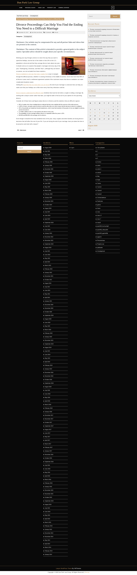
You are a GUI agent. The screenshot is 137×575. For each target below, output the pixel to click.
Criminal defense (101, 197)
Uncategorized (34, 15)
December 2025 (49, 169)
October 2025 (48, 172)
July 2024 (47, 212)
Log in (72, 147)
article (98, 165)
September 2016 (49, 461)
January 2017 (48, 451)
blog (98, 176)
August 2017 (48, 429)
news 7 (99, 219)
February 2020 (48, 333)
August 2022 (48, 247)
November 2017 (49, 418)
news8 (99, 222)
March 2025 (48, 190)
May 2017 (47, 436)
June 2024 (47, 215)
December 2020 (49, 304)
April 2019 (47, 361)
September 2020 (49, 315)
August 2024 (48, 208)
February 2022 (48, 269)
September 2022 (49, 244)
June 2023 (47, 229)
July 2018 (47, 390)
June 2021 (47, 290)
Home (20, 7)
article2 (99, 172)
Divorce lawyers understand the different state (30, 93)
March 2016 (48, 479)
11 (95, 112)
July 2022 (47, 251)
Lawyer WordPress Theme (64, 568)
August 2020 (48, 319)
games (99, 204)
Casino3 (99, 190)
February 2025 (48, 194)
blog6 (98, 179)
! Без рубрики (101, 147)
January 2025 (48, 197)
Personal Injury (30, 7)
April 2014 (47, 543)
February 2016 (48, 483)
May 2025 (47, 187)
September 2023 (49, 222)
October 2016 (48, 458)
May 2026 (47, 154)
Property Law (51, 7)
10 (90, 112)
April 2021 (47, 297)
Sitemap (87, 572)
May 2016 (47, 472)
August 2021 (48, 283)
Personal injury (101, 240)
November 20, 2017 (23, 32)
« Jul (89, 128)
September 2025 (49, 176)
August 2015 (48, 504)
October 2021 (48, 279)
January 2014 (48, 554)
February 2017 (48, 447)
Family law (100, 201)
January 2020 (48, 336)
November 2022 (49, 240)
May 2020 (47, 326)
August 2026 (48, 147)
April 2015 (47, 518)
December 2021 (49, 276)
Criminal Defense (63, 7)
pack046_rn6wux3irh (102, 229)
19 (99, 115)
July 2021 (47, 286)
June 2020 (47, 322)
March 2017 (48, 443)
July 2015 (47, 508)
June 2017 (47, 433)
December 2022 (49, 237)
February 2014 (48, 551)
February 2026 (48, 162)
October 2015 (48, 497)
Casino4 (99, 194)
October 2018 (48, 379)
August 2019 (48, 347)
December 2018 (49, 372)
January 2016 (48, 486)
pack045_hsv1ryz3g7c (103, 226)
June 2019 (47, 354)
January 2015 (48, 529)
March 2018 (48, 404)
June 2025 (47, 183)
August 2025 (48, 179)
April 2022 (47, 261)
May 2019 (47, 358)
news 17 (99, 215)
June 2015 (47, 511)
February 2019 (48, 365)
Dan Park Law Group (28, 2)
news (98, 212)
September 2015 (49, 501)
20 (104, 115)
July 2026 (47, 151)
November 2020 (49, 308)
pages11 (99, 237)
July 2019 (47, 351)
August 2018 (48, 386)
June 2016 (47, 468)
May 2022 (47, 258)
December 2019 (49, 340)
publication (100, 247)
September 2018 (49, 383)
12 (99, 112)
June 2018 (47, 394)
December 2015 (49, 490)
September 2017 (49, 426)
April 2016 (47, 476)
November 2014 (49, 536)
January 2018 (48, 411)
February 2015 (48, 526)
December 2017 (49, 415)
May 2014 (47, 540)
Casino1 (99, 187)
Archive (99, 162)
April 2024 (47, 219)
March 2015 (48, 522)
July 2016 (47, 465)
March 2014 (48, 547)
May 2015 (47, 515)
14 (108, 112)
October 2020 (48, 311)
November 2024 (49, 201)
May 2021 (47, 294)
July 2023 (47, 226)
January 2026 (48, 165)
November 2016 (49, 454)
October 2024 (48, 204)
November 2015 (49, 493)
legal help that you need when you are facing (36, 85)
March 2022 (48, 265)
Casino (99, 183)
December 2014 (49, 533)
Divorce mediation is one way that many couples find (31, 74)
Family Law (41, 7)
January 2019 (48, 369)
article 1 (99, 169)
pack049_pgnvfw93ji (102, 233)
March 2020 (48, 329)
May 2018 (47, 397)
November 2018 (49, 376)
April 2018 (47, 401)
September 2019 (49, 344)
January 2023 (48, 233)
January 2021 (48, 301)
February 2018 (48, 408)
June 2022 (47, 254)
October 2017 (48, 422)
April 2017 (47, 440)
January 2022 (48, 272)
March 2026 (48, 158)
